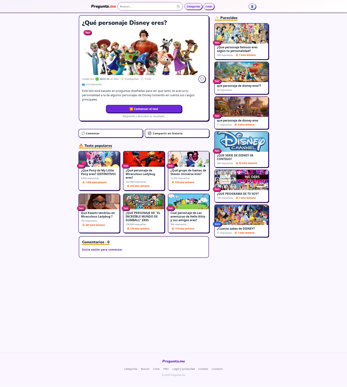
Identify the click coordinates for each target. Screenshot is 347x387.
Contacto (217, 369)
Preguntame (173, 361)
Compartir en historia (168, 133)
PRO (166, 369)
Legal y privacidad (183, 369)
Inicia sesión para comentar (102, 250)
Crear (208, 6)
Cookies (203, 369)
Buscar (145, 369)
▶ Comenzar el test (144, 109)
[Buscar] (178, 6)
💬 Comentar (91, 133)
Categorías (193, 6)
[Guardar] (202, 79)
